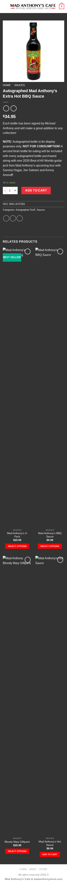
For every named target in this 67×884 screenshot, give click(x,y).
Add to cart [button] (49, 854)
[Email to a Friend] (20, 218)
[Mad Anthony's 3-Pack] (17, 387)
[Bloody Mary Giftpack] (17, 695)
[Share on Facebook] (13, 218)
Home (7, 85)
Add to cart (36, 190)
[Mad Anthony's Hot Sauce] (49, 695)
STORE (43, 869)
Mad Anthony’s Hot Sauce (50, 843)
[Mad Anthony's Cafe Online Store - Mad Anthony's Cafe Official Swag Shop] (33, 6)
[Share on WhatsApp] (6, 218)
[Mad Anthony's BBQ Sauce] (49, 387)
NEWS (32, 869)
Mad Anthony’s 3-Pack (17, 535)
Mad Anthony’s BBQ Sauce (50, 535)
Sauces (19, 85)
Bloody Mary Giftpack (17, 841)
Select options (17, 546)
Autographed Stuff (25, 209)
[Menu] (5, 6)
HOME (23, 869)
